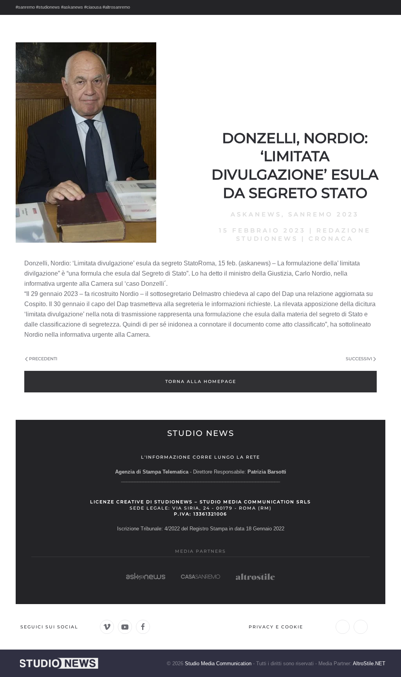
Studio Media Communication (218, 663)
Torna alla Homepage (200, 381)
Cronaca (331, 238)
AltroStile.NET (369, 663)
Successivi (359, 358)
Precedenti (43, 358)
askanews (256, 214)
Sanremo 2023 (323, 214)
